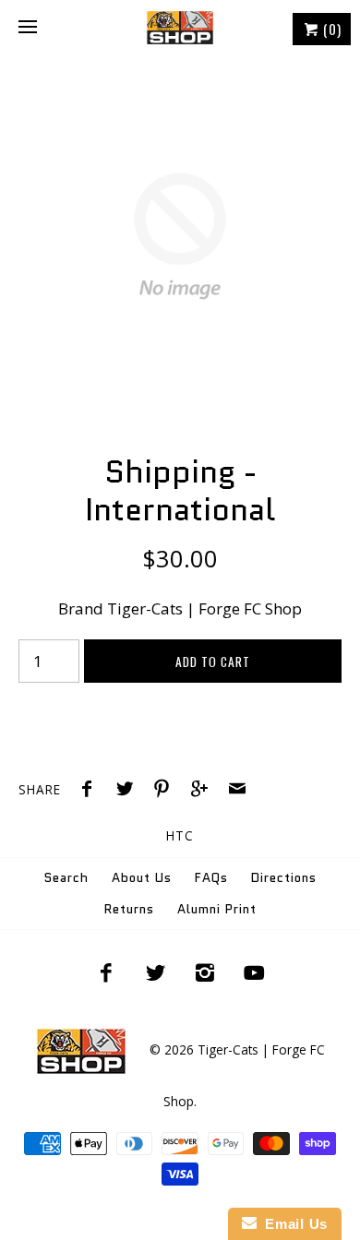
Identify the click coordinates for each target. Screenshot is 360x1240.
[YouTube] (255, 972)
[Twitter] (155, 972)
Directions (284, 878)
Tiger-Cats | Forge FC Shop (204, 608)
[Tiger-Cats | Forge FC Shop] (180, 27)
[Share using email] (237, 790)
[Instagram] (205, 972)
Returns (129, 909)
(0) (330, 28)
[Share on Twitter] (129, 790)
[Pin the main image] (166, 790)
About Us (142, 878)
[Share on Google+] (204, 790)
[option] (180, 236)
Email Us (292, 1224)
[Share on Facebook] (91, 790)
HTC (180, 835)
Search (66, 878)
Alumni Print (217, 909)
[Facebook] (106, 972)
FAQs (211, 878)
